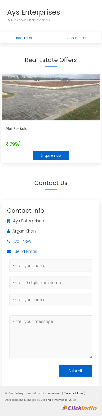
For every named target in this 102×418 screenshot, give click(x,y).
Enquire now (51, 155)
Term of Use (73, 393)
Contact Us (76, 37)
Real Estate (25, 37)
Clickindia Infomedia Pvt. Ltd (58, 400)
